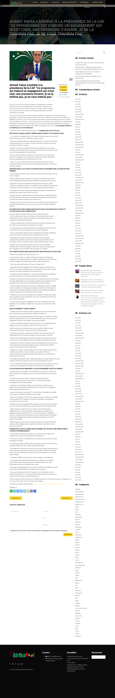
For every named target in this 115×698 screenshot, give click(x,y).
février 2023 (78, 172)
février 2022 (78, 200)
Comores (77, 529)
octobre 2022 (78, 180)
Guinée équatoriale (80, 565)
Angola (77, 509)
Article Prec (16, 498)
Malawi (77, 583)
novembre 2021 (79, 208)
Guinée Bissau (79, 562)
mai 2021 (77, 223)
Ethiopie (77, 550)
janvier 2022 (78, 203)
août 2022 (78, 185)
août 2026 (78, 99)
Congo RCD (78, 534)
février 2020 (78, 261)
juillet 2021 (78, 218)
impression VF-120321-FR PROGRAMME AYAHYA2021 (49, 484)
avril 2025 (77, 132)
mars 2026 (78, 106)
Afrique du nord (79, 502)
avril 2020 (77, 256)
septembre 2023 (79, 160)
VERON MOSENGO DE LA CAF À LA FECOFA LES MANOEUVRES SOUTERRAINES (87, 73)
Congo (77, 532)
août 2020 (78, 246)
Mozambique (78, 593)
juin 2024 (77, 152)
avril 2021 (77, 225)
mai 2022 (77, 192)
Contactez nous (97, 2)
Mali (76, 585)
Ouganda (77, 603)
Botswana (78, 514)
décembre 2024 (79, 142)
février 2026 (78, 109)
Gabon (77, 552)
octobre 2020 (78, 241)
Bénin (76, 512)
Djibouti (77, 540)
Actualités (55, 2)
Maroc (77, 588)
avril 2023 (77, 167)
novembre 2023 (79, 155)
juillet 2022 (78, 187)
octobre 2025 (78, 117)
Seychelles (78, 613)
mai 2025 (77, 129)
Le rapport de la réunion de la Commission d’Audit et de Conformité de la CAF (89, 63)
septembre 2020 (79, 243)
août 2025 (78, 122)
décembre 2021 (79, 205)
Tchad (77, 626)
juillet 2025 (78, 124)
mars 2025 (78, 134)
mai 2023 (77, 165)
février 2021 (78, 230)
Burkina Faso (78, 517)
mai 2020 (77, 253)
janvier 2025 (78, 139)
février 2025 (78, 137)
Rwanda (77, 605)
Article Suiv (66, 498)
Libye (76, 578)
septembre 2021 (79, 213)
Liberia (77, 575)
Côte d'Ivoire (78, 537)
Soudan (77, 621)
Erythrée (77, 545)
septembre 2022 (79, 182)
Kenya (76, 570)
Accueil (35, 2)
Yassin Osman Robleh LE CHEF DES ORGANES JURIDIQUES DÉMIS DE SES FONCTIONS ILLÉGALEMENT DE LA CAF (90, 83)
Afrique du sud (79, 504)
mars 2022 (78, 198)
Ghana (77, 557)
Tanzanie (77, 623)
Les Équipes (44, 2)
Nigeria (77, 600)
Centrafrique (78, 527)
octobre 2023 (78, 157)
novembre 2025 (79, 114)
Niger (76, 598)
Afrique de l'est (79, 496)
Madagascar (78, 580)
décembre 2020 (79, 236)
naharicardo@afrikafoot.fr (54, 656)
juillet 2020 (78, 248)
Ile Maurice (78, 567)
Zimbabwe (78, 636)
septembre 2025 (79, 119)
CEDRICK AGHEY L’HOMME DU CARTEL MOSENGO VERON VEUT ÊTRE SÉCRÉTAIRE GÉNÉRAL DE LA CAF (89, 68)
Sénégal (77, 610)
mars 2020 (78, 258)
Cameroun (78, 522)
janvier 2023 (78, 175)
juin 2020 (77, 251)
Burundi (77, 519)
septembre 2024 (79, 147)
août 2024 (78, 149)
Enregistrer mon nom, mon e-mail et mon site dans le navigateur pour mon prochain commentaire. (39, 530)
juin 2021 (77, 220)
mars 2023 (78, 170)
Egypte (77, 542)
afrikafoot (65, 92)
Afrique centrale (79, 494)
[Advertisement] (57, 22)
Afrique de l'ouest (80, 499)
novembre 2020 (79, 238)
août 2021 (78, 215)
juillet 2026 (78, 101)
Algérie (77, 507)
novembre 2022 (79, 177)
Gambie (77, 555)
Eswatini (77, 547)
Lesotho (77, 572)
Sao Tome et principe (81, 608)
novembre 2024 (79, 144)
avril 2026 (77, 104)
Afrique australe (79, 491)
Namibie (77, 595)
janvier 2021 (78, 233)
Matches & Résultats (70, 2)
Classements (84, 2)
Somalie (77, 618)
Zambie (77, 633)
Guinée (77, 560)
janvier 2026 (78, 111)
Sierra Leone (78, 616)
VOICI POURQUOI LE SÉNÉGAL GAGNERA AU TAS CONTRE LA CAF (88, 77)
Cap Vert (77, 524)
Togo (76, 628)
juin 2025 (77, 127)
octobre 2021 (78, 210)
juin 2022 (77, 190)
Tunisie (77, 631)
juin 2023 (77, 162)
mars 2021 (78, 228)
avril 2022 (77, 195)
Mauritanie (63, 90)
